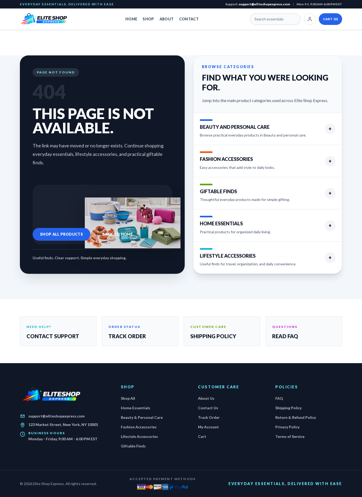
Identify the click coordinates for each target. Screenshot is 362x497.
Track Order (209, 417)
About (167, 19)
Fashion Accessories (139, 427)
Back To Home (117, 234)
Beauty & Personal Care (142, 417)
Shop (148, 19)
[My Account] (310, 19)
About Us (206, 398)
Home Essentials (135, 408)
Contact (189, 19)
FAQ (279, 398)
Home (131, 19)
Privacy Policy (287, 427)
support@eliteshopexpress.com (264, 4)
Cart (330, 19)
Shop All (128, 398)
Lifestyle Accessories (139, 436)
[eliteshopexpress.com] (47, 19)
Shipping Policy (288, 408)
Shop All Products (61, 234)
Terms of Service (289, 436)
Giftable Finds (133, 446)
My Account (208, 427)
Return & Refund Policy (295, 417)
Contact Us (208, 408)
